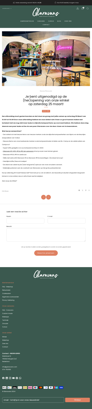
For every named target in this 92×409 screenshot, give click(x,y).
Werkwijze (5, 317)
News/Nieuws (46, 91)
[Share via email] (89, 190)
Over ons (68, 21)
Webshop (5, 340)
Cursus (51, 21)
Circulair (5, 323)
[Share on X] (82, 190)
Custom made (7, 313)
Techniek (5, 320)
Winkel (4, 337)
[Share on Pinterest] (86, 190)
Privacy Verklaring (8, 300)
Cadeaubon (6, 293)
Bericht (9, 226)
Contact (46, 25)
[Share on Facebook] (79, 190)
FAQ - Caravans (7, 310)
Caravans (41, 21)
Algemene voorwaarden (10, 297)
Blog (59, 21)
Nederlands (6, 8)
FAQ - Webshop (7, 287)
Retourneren (6, 290)
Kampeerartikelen (27, 21)
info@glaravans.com (9, 367)
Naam (9, 216)
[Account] (78, 8)
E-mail (50, 216)
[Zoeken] (87, 8)
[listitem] (27, 2)
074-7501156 (6, 369)
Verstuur (77, 400)
